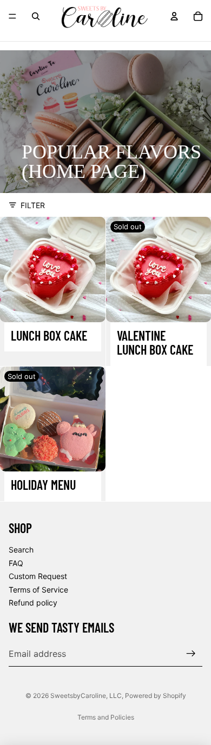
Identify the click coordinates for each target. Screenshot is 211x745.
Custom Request (38, 576)
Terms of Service (38, 589)
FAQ (16, 562)
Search (21, 549)
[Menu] (12, 16)
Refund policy (33, 602)
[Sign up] (191, 653)
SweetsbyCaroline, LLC (86, 695)
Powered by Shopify (155, 695)
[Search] (36, 16)
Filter (33, 205)
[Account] (174, 16)
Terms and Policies (105, 717)
